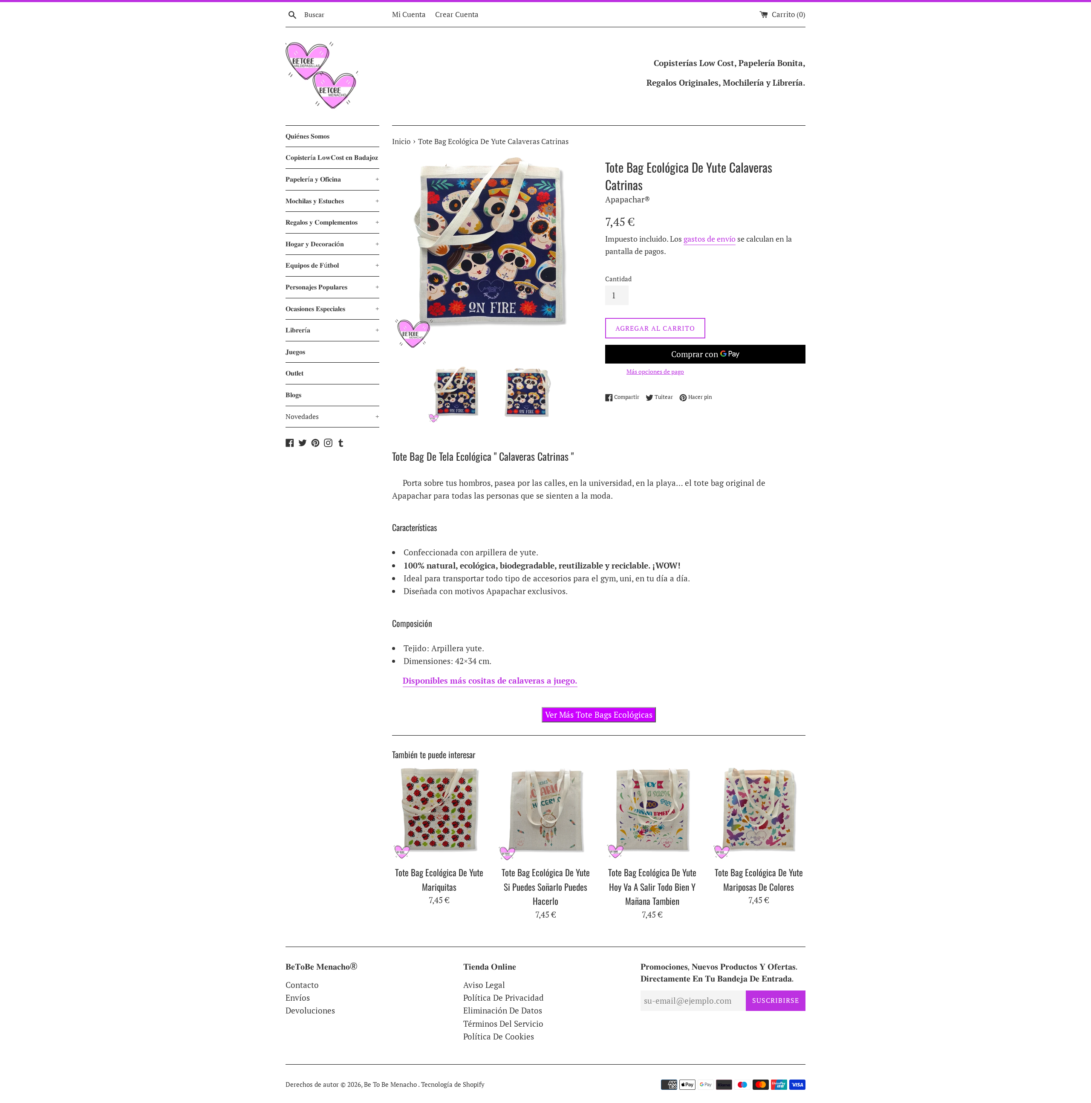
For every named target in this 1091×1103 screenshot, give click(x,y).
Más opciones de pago (655, 371)
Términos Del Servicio (503, 1023)
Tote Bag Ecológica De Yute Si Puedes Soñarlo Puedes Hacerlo (546, 886)
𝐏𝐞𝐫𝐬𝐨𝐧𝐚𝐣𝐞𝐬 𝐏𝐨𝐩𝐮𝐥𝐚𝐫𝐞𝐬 (332, 287)
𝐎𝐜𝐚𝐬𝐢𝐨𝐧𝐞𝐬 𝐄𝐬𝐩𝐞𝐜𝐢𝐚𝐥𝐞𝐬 (332, 308)
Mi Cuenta (409, 14)
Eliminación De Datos (502, 1010)
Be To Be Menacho (391, 1084)
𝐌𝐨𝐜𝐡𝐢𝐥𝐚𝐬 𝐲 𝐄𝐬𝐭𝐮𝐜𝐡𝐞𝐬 (332, 200)
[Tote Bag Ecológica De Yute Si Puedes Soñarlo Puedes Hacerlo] (545, 814)
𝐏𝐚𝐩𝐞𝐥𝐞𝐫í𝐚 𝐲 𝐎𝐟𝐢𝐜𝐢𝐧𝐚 (332, 179)
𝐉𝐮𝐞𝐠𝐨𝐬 (295, 351)
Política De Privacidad (503, 997)
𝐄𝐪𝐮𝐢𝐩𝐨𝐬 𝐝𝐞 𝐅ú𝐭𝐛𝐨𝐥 (332, 265)
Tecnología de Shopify (453, 1084)
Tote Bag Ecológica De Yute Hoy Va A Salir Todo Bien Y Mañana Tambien (652, 886)
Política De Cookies (498, 1036)
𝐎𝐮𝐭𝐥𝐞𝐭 (294, 373)
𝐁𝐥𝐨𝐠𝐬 (293, 394)
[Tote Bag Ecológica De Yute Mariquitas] (439, 814)
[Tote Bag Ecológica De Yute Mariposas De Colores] (758, 814)
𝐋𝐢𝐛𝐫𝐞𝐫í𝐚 (332, 330)
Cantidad (618, 278)
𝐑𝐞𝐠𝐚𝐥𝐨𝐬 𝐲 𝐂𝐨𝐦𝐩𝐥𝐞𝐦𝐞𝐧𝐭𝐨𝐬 (332, 222)
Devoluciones (310, 1010)
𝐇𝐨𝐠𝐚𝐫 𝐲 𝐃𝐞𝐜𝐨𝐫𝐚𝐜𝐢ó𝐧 (332, 243)
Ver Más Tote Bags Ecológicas (598, 714)
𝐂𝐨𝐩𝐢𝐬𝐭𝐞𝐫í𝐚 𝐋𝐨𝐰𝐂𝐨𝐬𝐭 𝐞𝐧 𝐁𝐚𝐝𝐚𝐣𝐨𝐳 (332, 157)
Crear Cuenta (457, 14)
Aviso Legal (484, 984)
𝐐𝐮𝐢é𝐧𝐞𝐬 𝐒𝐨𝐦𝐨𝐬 (307, 136)
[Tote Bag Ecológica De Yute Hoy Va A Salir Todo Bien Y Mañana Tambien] (652, 814)
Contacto (302, 984)
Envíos (298, 997)
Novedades (332, 416)
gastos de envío (710, 239)
